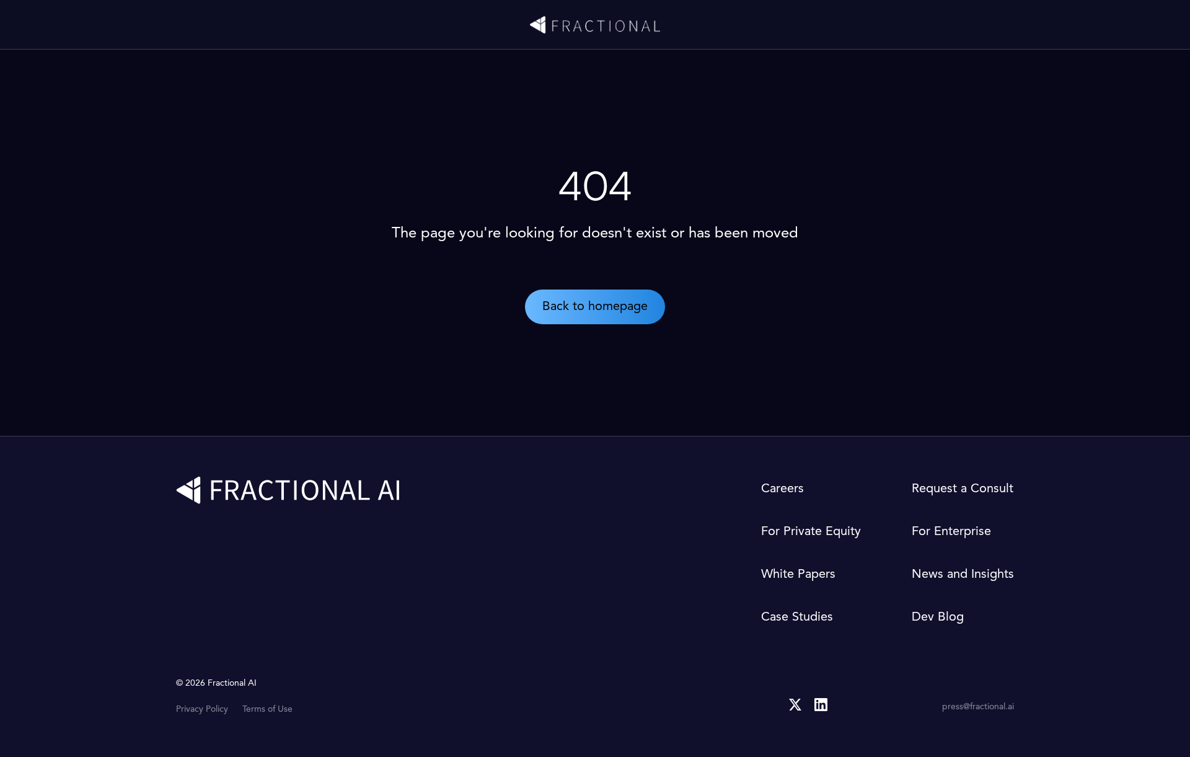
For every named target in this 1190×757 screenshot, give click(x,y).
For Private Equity (811, 532)
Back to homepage (595, 307)
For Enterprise (951, 532)
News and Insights (963, 575)
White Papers (798, 575)
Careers (782, 489)
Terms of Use (267, 709)
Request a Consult (962, 489)
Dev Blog (938, 617)
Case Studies (797, 617)
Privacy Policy (202, 709)
